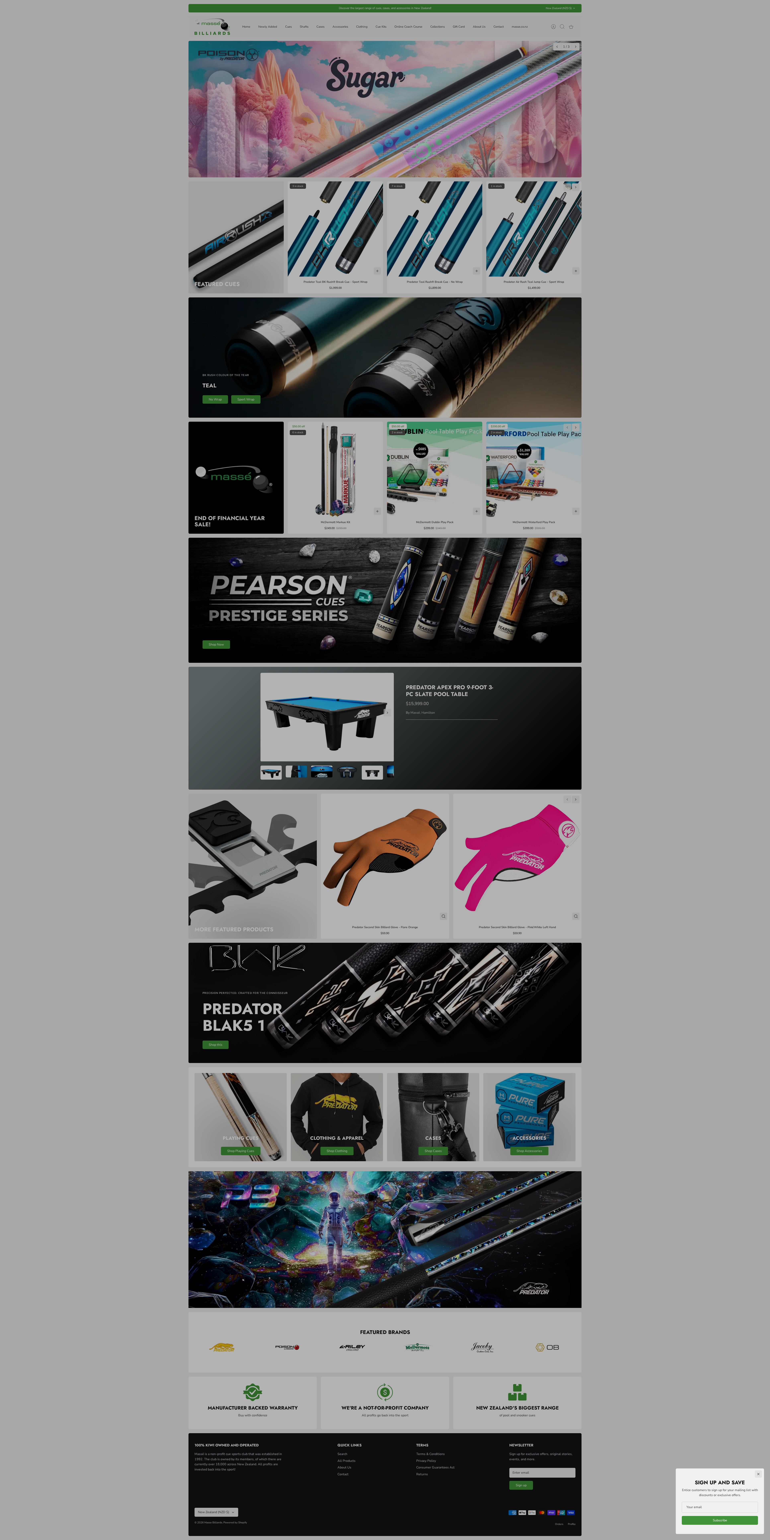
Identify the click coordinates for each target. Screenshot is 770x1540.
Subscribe (720, 1520)
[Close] (758, 1474)
